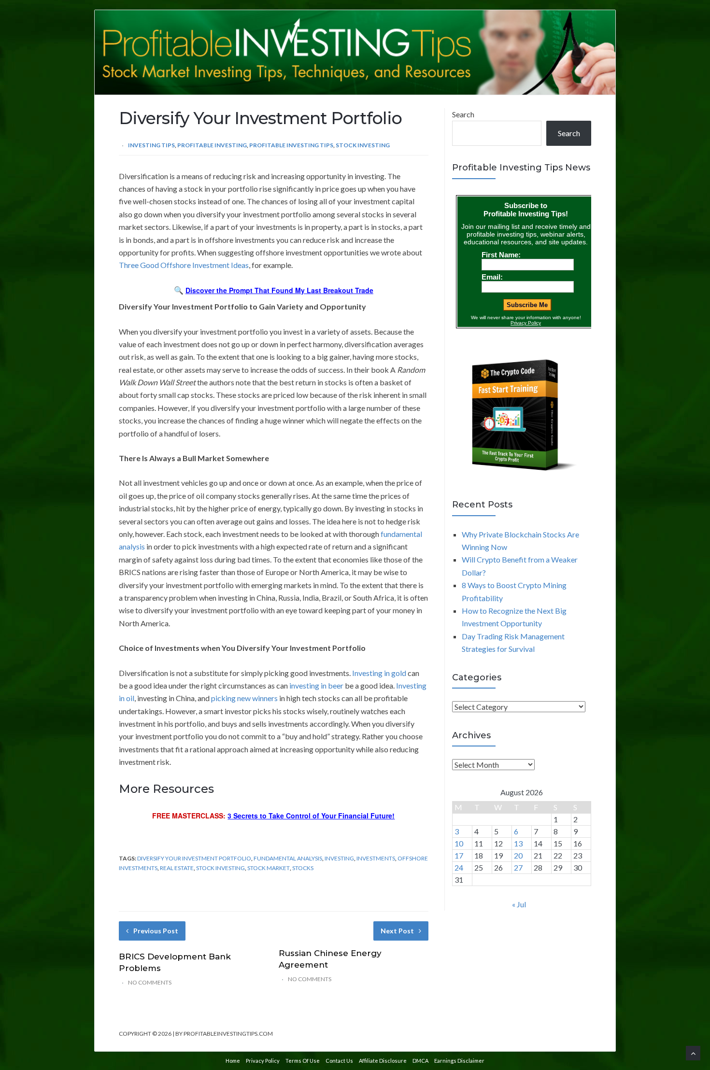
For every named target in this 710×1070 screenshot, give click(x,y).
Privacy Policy (263, 1060)
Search (463, 114)
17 (458, 855)
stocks (302, 868)
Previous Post (155, 931)
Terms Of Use (302, 1060)
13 (518, 843)
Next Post (397, 931)
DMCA (420, 1060)
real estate (177, 868)
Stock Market (268, 868)
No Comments (149, 982)
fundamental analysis (288, 858)
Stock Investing (363, 145)
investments (375, 858)
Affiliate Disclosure (383, 1060)
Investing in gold (379, 672)
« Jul (519, 904)
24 (458, 867)
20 (518, 855)
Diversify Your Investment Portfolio (194, 858)
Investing (339, 858)
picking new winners (244, 698)
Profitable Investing (212, 145)
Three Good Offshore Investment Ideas (184, 264)
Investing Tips (151, 145)
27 (518, 867)
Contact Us (339, 1060)
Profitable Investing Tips (291, 145)
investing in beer (316, 685)
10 (458, 843)
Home (233, 1060)
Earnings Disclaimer (459, 1060)
